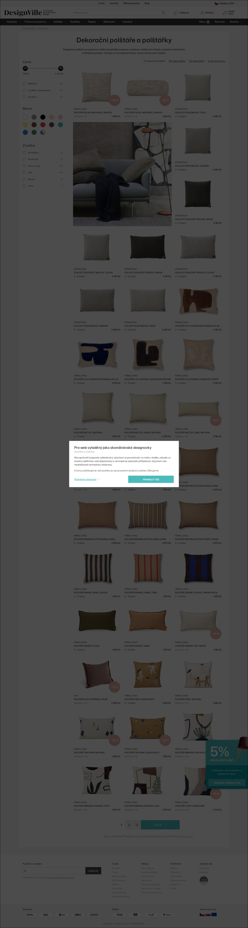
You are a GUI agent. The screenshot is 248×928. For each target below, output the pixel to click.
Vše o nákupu (147, 868)
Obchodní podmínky (151, 884)
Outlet (173, 888)
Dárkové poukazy (178, 880)
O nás (102, 3)
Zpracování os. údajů (151, 888)
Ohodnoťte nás (119, 892)
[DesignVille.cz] (202, 914)
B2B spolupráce (131, 3)
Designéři (174, 884)
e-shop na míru (122, 923)
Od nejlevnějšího (177, 60)
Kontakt (114, 3)
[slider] (25, 68)
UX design (108, 923)
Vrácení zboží (147, 876)
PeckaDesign (138, 923)
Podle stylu (175, 872)
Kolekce (174, 868)
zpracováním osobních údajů (60, 877)
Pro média (117, 888)
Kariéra (115, 884)
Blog (147, 3)
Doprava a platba (149, 872)
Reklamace (146, 880)
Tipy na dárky (176, 876)
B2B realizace (118, 880)
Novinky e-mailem (32, 863)
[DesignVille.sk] (208, 914)
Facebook (204, 872)
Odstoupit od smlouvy (151, 892)
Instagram (204, 868)
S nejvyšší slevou (216, 60)
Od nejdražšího (197, 60)
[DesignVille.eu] (214, 914)
